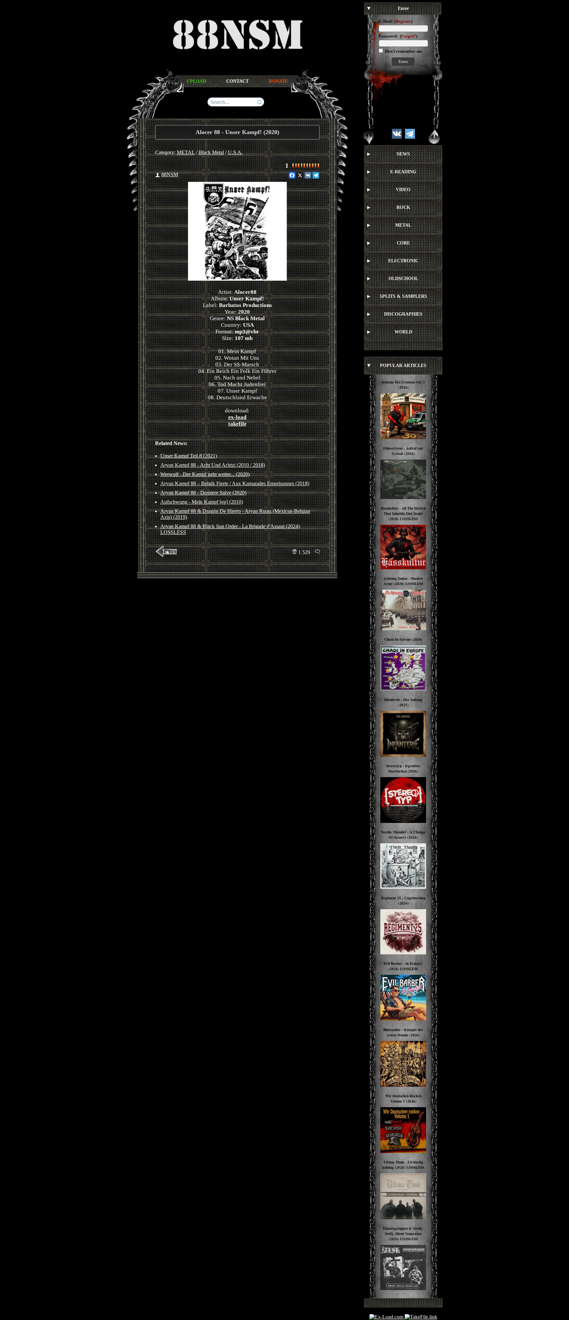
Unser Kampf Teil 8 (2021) (188, 456)
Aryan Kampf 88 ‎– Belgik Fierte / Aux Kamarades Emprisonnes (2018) (234, 483)
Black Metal (211, 152)
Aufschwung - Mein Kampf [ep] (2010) (201, 502)
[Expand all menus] (368, 137)
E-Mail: (386, 21)
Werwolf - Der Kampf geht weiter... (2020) (205, 474)
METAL (186, 152)
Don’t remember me (403, 51)
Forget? (408, 36)
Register (403, 21)
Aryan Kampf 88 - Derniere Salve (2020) (203, 492)
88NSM (169, 174)
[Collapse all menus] (434, 137)
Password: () (398, 36)
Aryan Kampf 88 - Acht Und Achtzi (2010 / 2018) (212, 465)
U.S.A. (235, 152)
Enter (403, 61)
